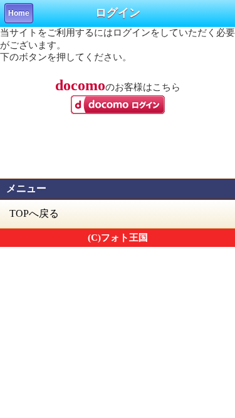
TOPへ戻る (34, 213)
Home (18, 13)
